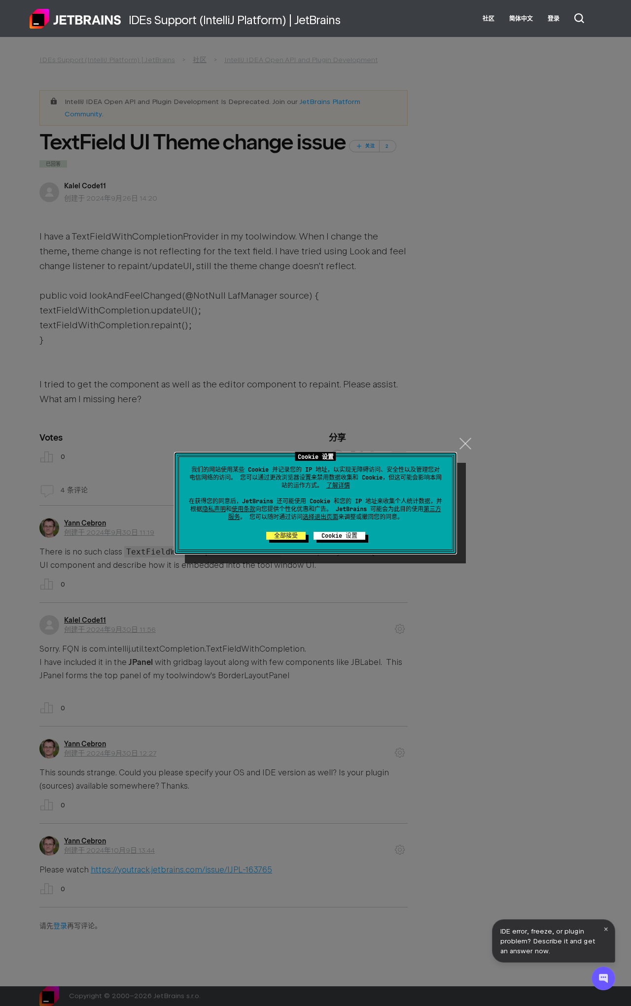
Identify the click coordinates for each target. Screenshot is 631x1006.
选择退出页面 (320, 517)
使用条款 (243, 509)
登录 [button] (554, 18)
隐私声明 (214, 509)
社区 (488, 18)
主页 (75, 19)
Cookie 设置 (339, 536)
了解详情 (338, 485)
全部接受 (286, 536)
